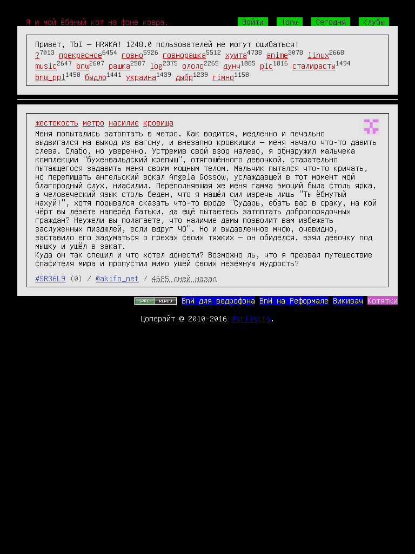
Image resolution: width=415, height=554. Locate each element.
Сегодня (331, 21)
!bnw (289, 21)
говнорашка (184, 54)
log (156, 66)
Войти (253, 21)
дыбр (184, 76)
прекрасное (80, 54)
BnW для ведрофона (218, 300)
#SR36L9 (50, 278)
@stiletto (250, 318)
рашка (119, 66)
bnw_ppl (50, 76)
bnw (82, 66)
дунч (231, 66)
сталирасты (314, 66)
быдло (95, 76)
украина (141, 76)
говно (132, 54)
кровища (158, 122)
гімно (223, 76)
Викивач (348, 300)
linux (318, 54)
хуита (236, 54)
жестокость (56, 122)
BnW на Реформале (294, 300)
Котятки (382, 300)
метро (93, 122)
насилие (124, 122)
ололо (193, 66)
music (46, 66)
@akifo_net (117, 278)
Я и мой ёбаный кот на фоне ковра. (97, 21)
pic (266, 66)
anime (277, 54)
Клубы (374, 21)
